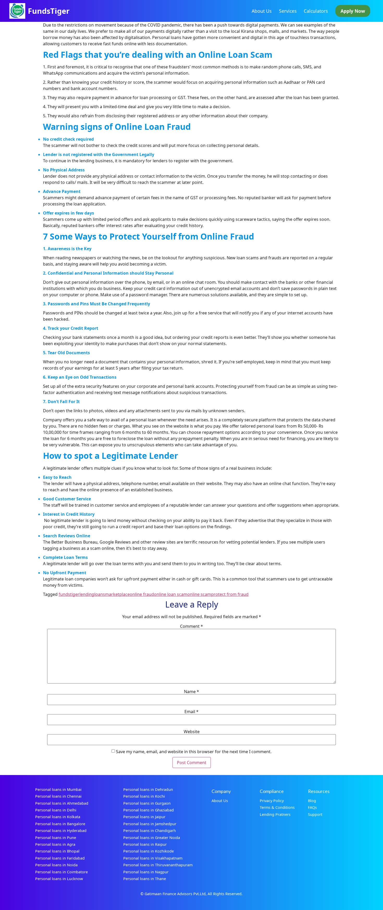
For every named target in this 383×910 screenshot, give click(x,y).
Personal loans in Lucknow (59, 878)
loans (99, 594)
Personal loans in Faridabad (60, 858)
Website (192, 732)
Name (191, 691)
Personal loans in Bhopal (57, 851)
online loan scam (170, 594)
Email (191, 711)
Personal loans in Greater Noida (151, 837)
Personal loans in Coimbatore (61, 871)
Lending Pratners (275, 814)
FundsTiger (49, 11)
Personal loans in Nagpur (146, 871)
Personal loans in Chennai (58, 796)
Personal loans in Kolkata (57, 816)
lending (86, 594)
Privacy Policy (272, 800)
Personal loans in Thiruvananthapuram (158, 864)
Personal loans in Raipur (145, 844)
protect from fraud (230, 594)
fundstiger (69, 594)
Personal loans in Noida (56, 864)
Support (315, 814)
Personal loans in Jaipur (144, 816)
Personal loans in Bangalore (60, 823)
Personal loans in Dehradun (148, 789)
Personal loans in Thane (144, 878)
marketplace (117, 594)
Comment (191, 626)
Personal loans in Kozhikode (148, 851)
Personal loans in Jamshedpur (149, 823)
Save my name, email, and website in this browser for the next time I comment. (193, 752)
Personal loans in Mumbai (58, 789)
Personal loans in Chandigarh (149, 830)
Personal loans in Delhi (55, 810)
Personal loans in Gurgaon (147, 803)
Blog (312, 800)
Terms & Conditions (277, 807)
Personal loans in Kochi (144, 796)
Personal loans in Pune (55, 837)
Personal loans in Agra (55, 844)
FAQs (312, 807)
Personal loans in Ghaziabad (148, 810)
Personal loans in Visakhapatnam (152, 858)
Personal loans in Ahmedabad (61, 803)
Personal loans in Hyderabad (61, 830)
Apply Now (353, 11)
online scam (199, 594)
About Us (261, 11)
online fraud (142, 594)
